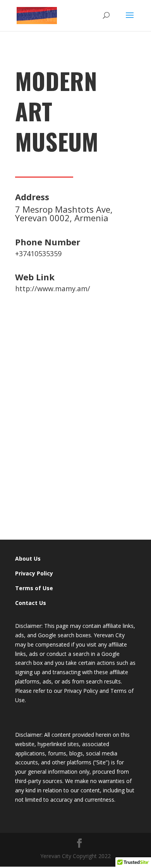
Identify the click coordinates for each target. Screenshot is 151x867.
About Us (28, 558)
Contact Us (30, 603)
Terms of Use (34, 588)
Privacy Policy (34, 573)
